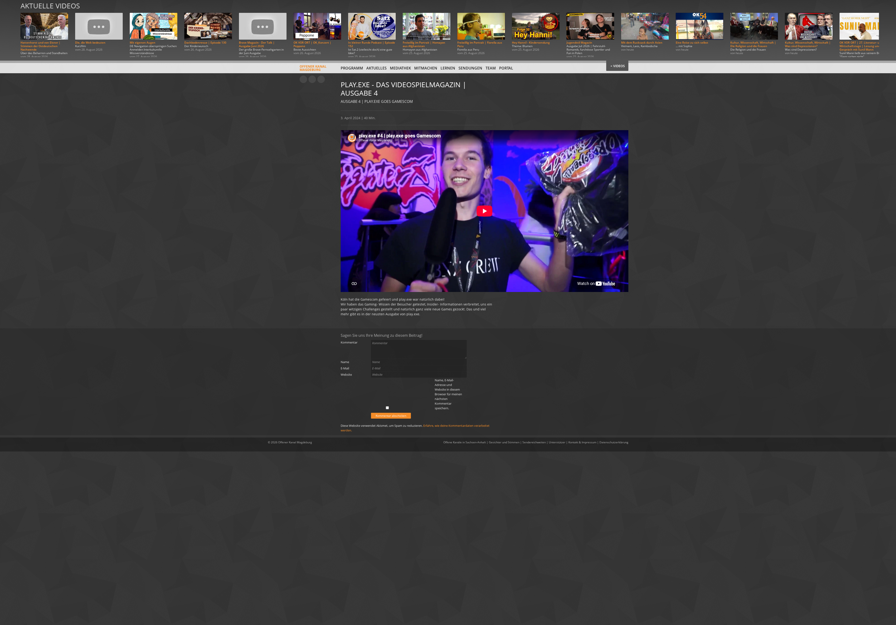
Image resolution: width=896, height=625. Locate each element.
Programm (352, 68)
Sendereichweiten (534, 442)
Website (346, 374)
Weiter (887, 28)
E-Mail (345, 368)
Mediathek (400, 68)
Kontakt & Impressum (582, 442)
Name (345, 362)
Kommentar (349, 342)
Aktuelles (376, 68)
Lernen (448, 68)
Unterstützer (557, 442)
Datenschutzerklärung (613, 442)
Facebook (312, 79)
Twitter (321, 79)
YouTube (303, 79)
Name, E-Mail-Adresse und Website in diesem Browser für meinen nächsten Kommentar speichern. (448, 394)
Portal (506, 68)
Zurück (9, 28)
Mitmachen (425, 68)
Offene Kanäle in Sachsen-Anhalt (464, 442)
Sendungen (470, 68)
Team (491, 68)
